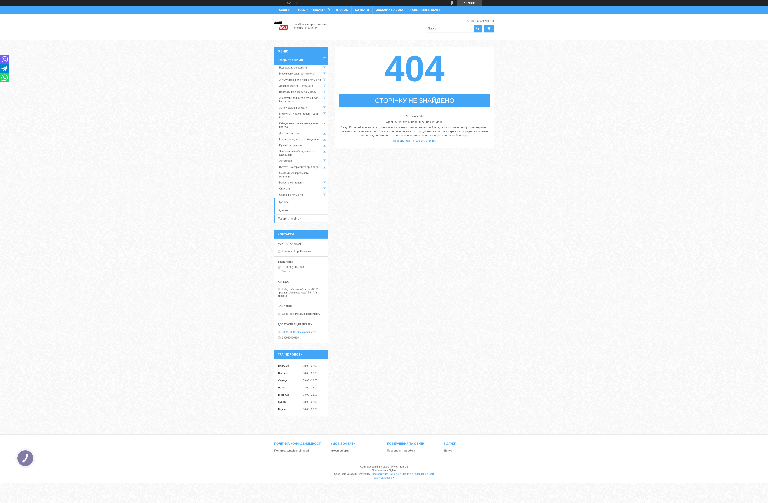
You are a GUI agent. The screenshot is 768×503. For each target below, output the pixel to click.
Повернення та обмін (401, 450)
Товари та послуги (311, 9)
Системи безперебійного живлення (294, 174)
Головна (284, 9)
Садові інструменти (291, 194)
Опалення (285, 188)
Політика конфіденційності (291, 450)
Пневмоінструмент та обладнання (299, 139)
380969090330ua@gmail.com (299, 332)
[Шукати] (478, 28)
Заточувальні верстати (293, 107)
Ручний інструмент (290, 145)
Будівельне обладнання (293, 67)
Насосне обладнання (291, 182)
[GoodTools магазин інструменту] (281, 25)
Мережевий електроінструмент (298, 73)
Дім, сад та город (289, 133)
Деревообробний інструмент (296, 85)
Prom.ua (403, 466)
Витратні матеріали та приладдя (299, 166)
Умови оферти (340, 450)
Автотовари (286, 160)
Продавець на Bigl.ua (384, 470)
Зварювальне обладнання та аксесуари (296, 153)
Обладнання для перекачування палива (298, 125)
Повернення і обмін (425, 9)
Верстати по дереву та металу (297, 91)
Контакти (362, 9)
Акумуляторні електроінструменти (300, 79)
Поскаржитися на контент (386, 474)
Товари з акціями (289, 218)
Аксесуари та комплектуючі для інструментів (298, 99)
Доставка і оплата (389, 9)
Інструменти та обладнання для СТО (298, 115)
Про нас (342, 9)
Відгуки (283, 210)
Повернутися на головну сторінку (414, 140)
